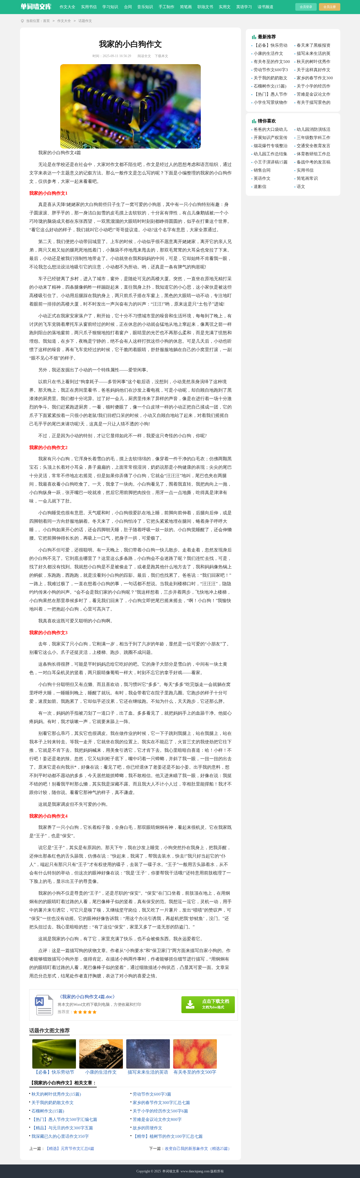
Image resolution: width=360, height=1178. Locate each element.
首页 (46, 21)
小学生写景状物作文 (269, 103)
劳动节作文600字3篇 (152, 1094)
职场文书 (205, 7)
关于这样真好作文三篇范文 (312, 71)
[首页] (36, 5)
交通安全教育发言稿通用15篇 (312, 146)
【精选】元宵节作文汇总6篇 (69, 1148)
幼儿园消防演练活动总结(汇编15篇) (312, 130)
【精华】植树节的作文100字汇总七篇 (168, 1136)
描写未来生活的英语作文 (312, 54)
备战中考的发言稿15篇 (312, 163)
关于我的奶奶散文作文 (53, 1102)
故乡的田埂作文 (147, 1128)
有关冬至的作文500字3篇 (270, 62)
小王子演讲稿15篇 (271, 162)
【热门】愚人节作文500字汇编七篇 (64, 1119)
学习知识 (110, 7)
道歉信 (260, 186)
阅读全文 (144, 56)
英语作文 (262, 178)
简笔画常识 (307, 178)
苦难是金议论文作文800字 (157, 1119)
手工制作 (166, 7)
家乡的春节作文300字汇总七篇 (161, 1102)
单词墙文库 (170, 1171)
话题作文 (85, 21)
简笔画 (186, 7)
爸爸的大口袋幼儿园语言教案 (269, 130)
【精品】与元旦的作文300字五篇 (62, 1128)
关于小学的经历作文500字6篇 (160, 1111)
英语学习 (244, 7)
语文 (301, 186)
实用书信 (89, 7)
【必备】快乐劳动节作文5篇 (269, 46)
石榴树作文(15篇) (48, 1111)
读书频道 (265, 7)
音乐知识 (145, 7)
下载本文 (161, 56)
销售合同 (262, 170)
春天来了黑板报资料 (312, 46)
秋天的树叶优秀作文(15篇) (56, 1094)
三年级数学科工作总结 (312, 138)
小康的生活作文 (268, 53)
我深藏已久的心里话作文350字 (60, 1136)
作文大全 (67, 7)
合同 (128, 7)
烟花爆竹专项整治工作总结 (269, 146)
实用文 (225, 7)
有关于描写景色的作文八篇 (312, 103)
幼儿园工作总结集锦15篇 (269, 155)
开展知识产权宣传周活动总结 (269, 138)
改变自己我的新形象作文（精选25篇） (198, 1148)
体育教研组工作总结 (312, 155)
